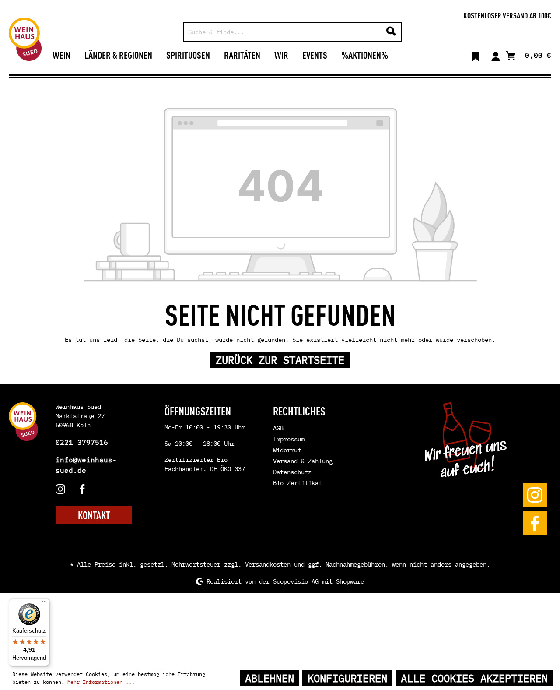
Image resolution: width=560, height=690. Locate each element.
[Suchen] (391, 32)
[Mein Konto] (496, 54)
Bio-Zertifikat (297, 483)
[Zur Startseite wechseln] (25, 39)
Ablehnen (269, 678)
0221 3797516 (82, 442)
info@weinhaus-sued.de (86, 465)
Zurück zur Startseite (280, 360)
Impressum (288, 439)
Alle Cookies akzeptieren (474, 678)
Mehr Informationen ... (101, 682)
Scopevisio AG (295, 581)
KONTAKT (94, 515)
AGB (278, 428)
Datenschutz (292, 472)
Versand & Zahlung (302, 461)
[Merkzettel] (476, 54)
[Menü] (44, 603)
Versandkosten (267, 564)
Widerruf (287, 450)
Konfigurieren (347, 678)
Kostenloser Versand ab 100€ (507, 15)
